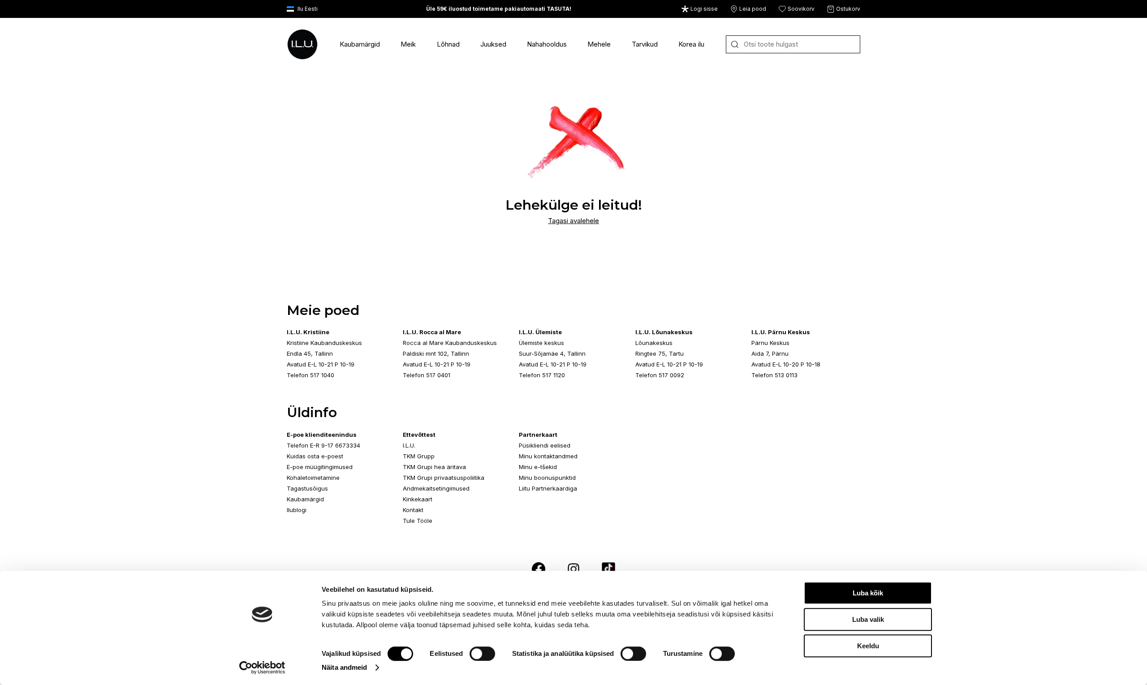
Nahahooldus (547, 44)
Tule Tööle (417, 520)
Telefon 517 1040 (310, 375)
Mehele (599, 44)
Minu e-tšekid (538, 466)
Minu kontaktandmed (548, 456)
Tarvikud (645, 44)
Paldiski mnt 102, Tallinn (436, 353)
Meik (408, 44)
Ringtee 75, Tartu (659, 353)
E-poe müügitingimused (320, 466)
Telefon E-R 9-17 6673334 (323, 445)
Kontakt (413, 509)
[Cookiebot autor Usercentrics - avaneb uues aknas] (262, 667)
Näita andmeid (344, 667)
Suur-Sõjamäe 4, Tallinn (552, 353)
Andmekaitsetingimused (436, 488)
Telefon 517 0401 (426, 375)
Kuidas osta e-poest (315, 456)
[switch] (482, 653)
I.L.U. (409, 445)
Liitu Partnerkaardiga (548, 488)
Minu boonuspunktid (547, 477)
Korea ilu (691, 44)
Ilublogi (296, 509)
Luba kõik (868, 593)
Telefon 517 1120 (542, 375)
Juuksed (493, 44)
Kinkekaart (417, 499)
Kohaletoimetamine (313, 477)
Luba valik (868, 619)
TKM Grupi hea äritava (434, 466)
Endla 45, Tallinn (310, 353)
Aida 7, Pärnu (770, 353)
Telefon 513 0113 (774, 375)
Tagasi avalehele (573, 220)
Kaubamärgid (360, 44)
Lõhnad (448, 44)
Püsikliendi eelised (544, 445)
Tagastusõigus (307, 488)
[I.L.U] (302, 44)
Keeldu (868, 646)
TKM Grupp (419, 456)
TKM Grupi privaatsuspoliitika (443, 477)
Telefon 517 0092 (659, 375)
